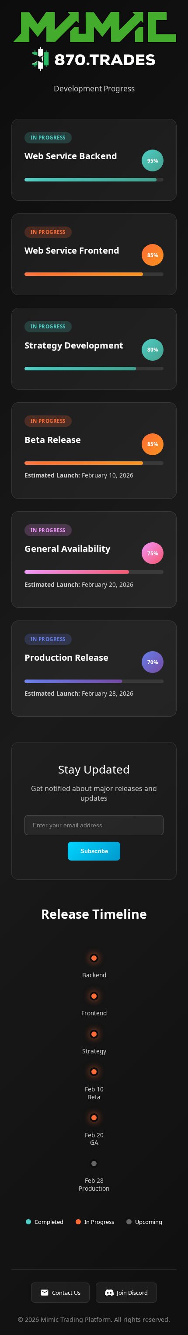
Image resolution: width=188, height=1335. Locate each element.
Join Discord (132, 1293)
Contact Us (66, 1293)
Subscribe (94, 851)
